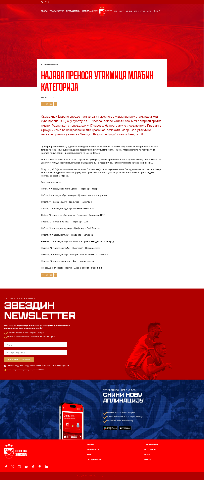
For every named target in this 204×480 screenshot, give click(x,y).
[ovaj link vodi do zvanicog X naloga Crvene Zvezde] (12, 466)
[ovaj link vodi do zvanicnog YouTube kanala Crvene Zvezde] (26, 466)
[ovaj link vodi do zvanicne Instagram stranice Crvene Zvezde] (19, 466)
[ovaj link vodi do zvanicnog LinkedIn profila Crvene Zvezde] (46, 466)
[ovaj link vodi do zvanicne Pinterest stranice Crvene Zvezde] (39, 466)
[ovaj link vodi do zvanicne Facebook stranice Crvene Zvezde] (6, 466)
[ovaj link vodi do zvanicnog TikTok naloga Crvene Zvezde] (33, 466)
